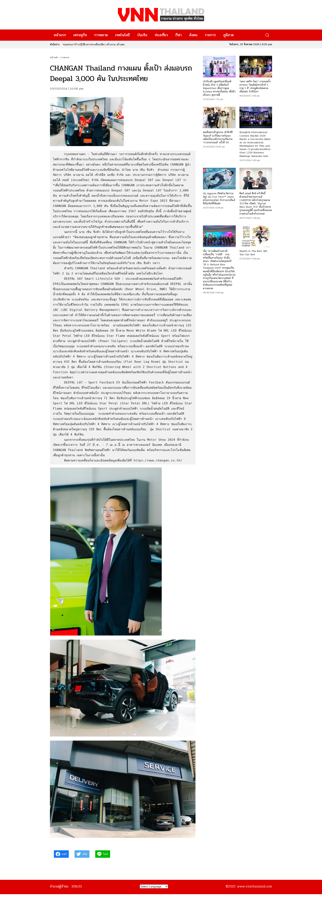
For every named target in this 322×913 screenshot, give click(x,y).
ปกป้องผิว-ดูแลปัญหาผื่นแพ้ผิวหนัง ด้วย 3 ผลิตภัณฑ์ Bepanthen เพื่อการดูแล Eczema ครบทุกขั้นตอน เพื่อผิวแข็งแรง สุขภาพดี (219, 88)
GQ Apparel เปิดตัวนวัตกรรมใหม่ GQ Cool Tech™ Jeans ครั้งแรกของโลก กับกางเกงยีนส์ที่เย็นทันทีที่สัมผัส (219, 198)
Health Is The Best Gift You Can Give (253, 252)
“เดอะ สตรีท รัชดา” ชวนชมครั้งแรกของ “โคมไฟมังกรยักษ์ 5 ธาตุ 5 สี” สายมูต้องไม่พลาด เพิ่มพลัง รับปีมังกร (255, 86)
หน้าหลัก (54, 57)
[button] (267, 35)
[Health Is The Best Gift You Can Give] (255, 236)
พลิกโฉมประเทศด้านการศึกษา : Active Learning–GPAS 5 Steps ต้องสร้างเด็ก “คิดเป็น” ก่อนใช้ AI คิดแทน (118, 44)
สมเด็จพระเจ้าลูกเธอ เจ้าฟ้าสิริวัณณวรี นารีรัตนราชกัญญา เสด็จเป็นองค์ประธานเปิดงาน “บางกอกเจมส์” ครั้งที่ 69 (218, 137)
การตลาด (65, 57)
